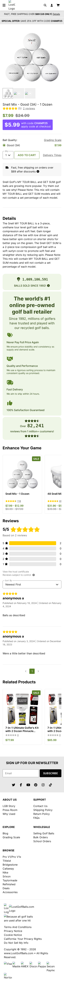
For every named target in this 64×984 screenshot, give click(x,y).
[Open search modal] (45, 5)
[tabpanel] (32, 57)
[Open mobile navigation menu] (4, 5)
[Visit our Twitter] (13, 785)
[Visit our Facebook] (21, 785)
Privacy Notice (13, 931)
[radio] (32, 145)
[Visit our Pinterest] (35, 785)
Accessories (10, 892)
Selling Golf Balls (43, 833)
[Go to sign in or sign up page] (51, 5)
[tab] (8, 93)
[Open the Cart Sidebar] (58, 5)
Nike (5, 872)
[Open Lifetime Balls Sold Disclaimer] (48, 285)
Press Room (10, 810)
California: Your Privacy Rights (23, 938)
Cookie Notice (13, 935)
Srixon (7, 876)
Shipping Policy (43, 810)
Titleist (7, 860)
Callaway (8, 868)
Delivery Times (52, 155)
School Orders (42, 841)
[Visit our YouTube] (28, 785)
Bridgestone (10, 864)
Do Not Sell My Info (16, 942)
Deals (6, 888)
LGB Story (9, 806)
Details (56, 14)
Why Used (9, 813)
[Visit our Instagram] (43, 785)
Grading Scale (52, 140)
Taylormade (10, 880)
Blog (5, 833)
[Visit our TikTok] (50, 785)
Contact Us (40, 806)
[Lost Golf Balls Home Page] (12, 8)
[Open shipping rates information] (38, 171)
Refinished (9, 884)
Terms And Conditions (18, 927)
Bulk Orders (40, 837)
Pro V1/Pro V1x (12, 856)
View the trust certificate (16, 571)
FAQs (36, 817)
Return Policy (41, 813)
